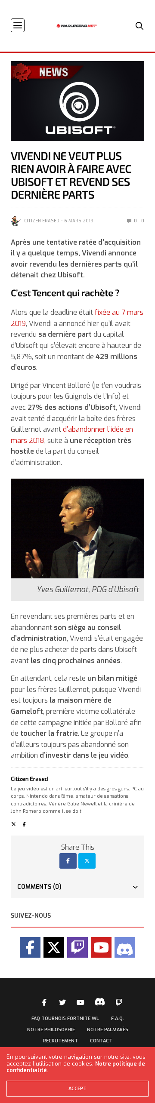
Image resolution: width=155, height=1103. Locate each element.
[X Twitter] (53, 947)
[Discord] (125, 947)
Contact (101, 1041)
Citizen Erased (41, 221)
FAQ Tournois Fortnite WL (65, 1018)
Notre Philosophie (51, 1029)
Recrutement (60, 1041)
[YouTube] (101, 947)
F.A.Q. (117, 1018)
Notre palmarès (107, 1029)
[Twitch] (77, 947)
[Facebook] (30, 947)
